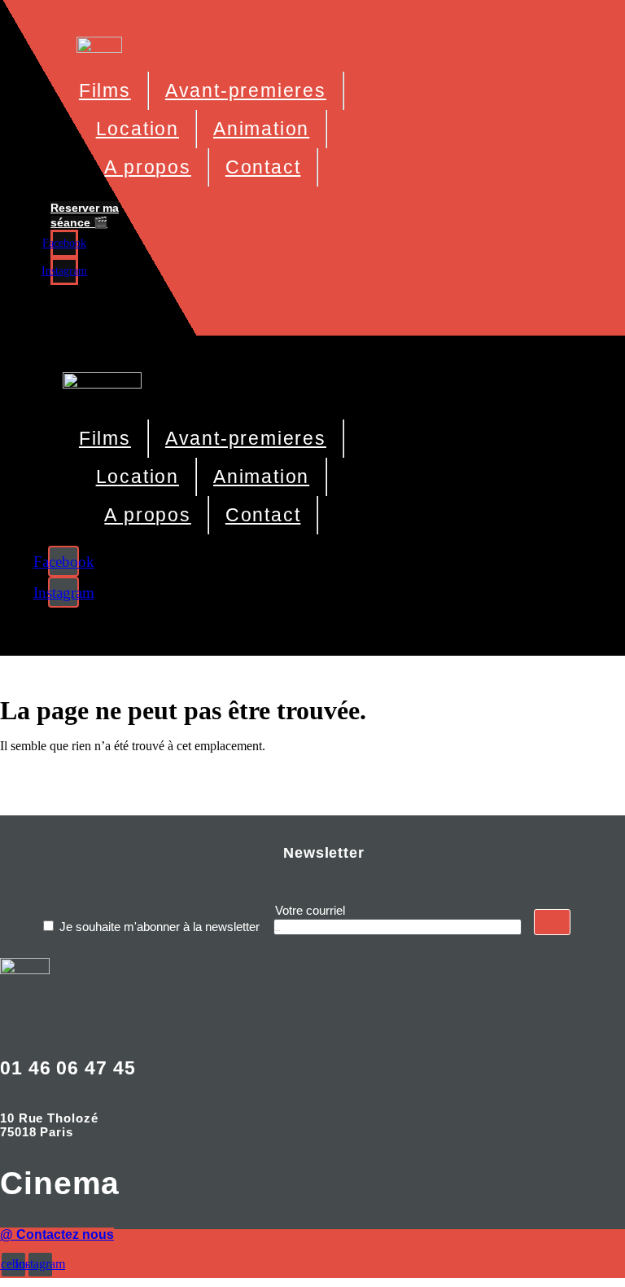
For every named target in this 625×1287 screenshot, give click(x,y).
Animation (261, 128)
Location (137, 128)
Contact (263, 167)
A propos (147, 167)
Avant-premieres (245, 90)
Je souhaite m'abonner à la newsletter (159, 926)
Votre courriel (310, 910)
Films (105, 90)
